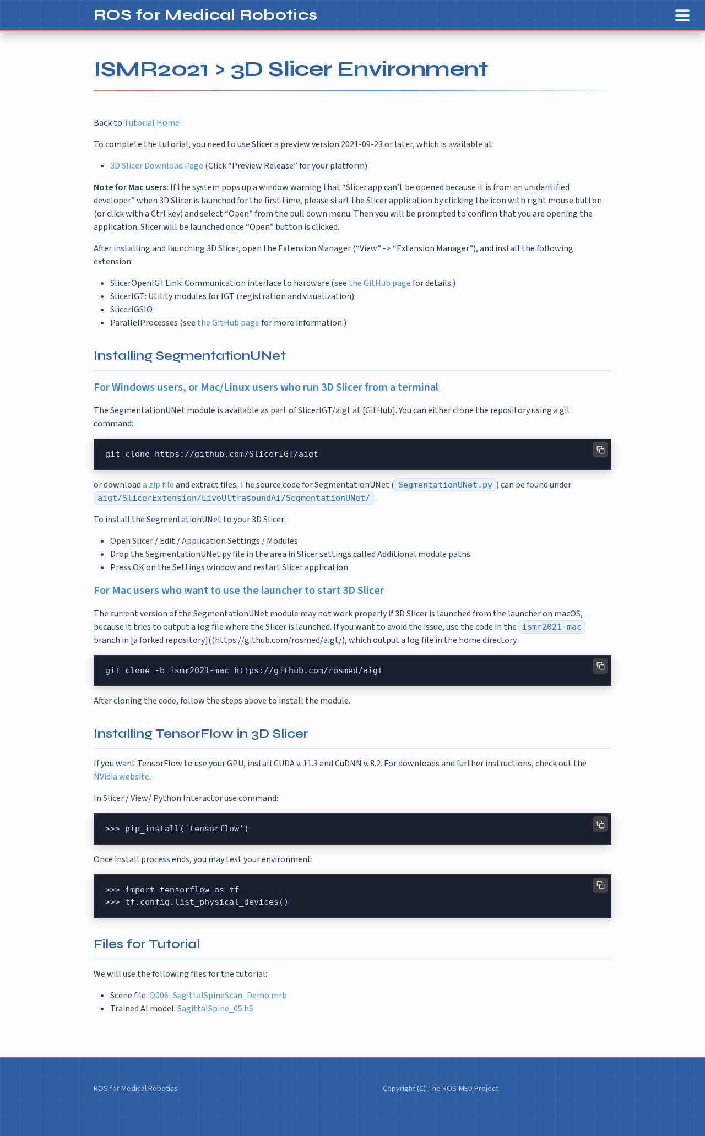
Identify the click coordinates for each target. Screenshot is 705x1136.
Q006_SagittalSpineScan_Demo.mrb (218, 995)
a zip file (158, 485)
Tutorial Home (152, 123)
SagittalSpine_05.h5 (215, 1009)
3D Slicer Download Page (156, 166)
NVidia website (121, 777)
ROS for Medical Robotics (205, 15)
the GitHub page (380, 283)
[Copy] (600, 449)
